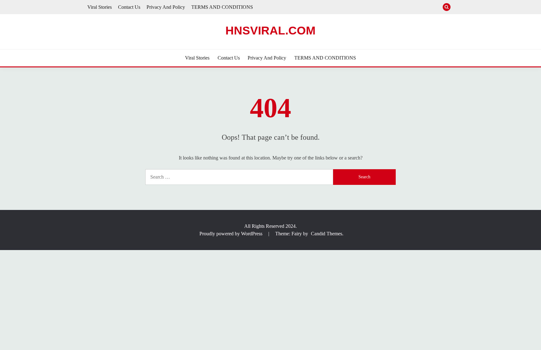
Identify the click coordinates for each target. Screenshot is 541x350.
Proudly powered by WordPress (231, 233)
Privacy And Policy (166, 7)
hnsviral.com (270, 30)
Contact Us (129, 7)
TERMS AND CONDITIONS (222, 7)
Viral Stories (99, 7)
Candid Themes (326, 233)
